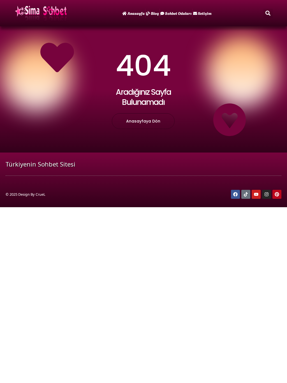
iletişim (205, 13)
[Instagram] (266, 194)
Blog (155, 13)
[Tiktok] (245, 194)
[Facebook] (235, 194)
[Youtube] (256, 194)
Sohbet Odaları (178, 13)
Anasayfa (136, 13)
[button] (268, 13)
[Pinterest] (276, 194)
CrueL (40, 194)
